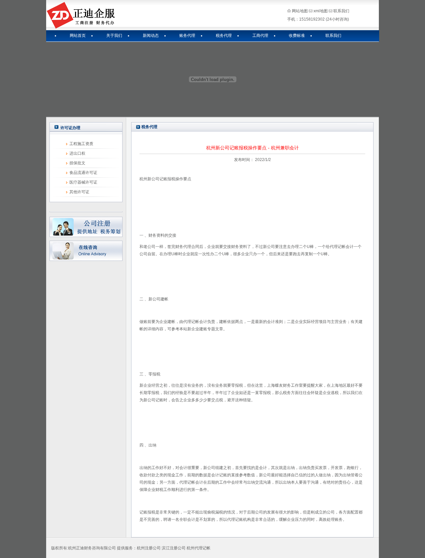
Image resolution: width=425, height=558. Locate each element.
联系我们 (341, 11)
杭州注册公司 (149, 548)
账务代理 (187, 35)
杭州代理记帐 (199, 548)
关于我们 (114, 35)
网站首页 (78, 35)
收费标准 (297, 35)
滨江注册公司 (174, 548)
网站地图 (300, 11)
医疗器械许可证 (83, 182)
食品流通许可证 (83, 172)
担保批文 (77, 163)
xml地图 (320, 11)
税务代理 (224, 35)
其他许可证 (79, 192)
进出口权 (77, 153)
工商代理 (260, 35)
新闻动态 (151, 35)
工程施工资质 (81, 143)
